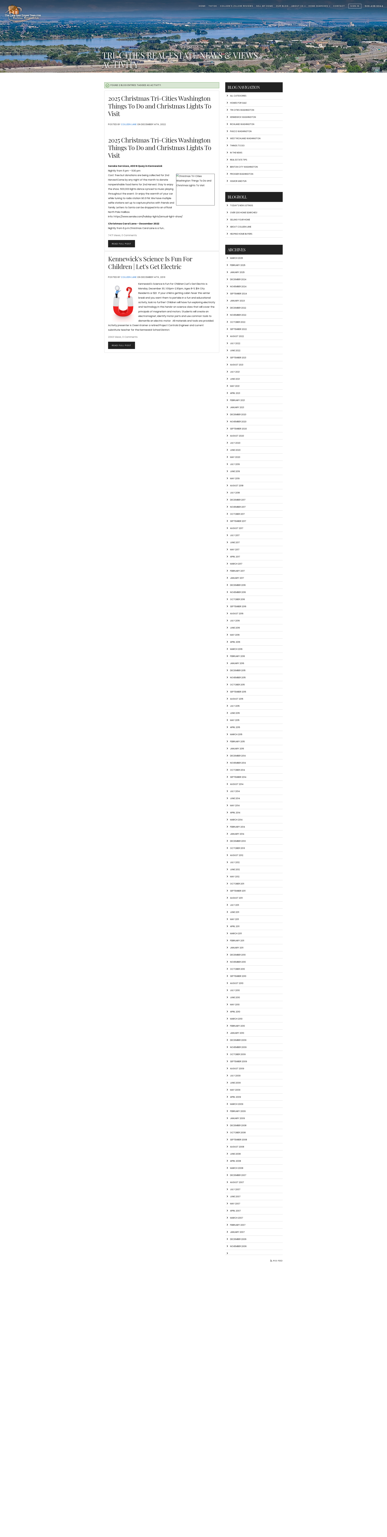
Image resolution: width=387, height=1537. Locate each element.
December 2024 (238, 279)
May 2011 (234, 919)
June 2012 (235, 869)
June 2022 (235, 350)
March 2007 (236, 1217)
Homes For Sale (238, 102)
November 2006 (238, 1246)
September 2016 (238, 606)
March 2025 (236, 258)
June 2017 (235, 542)
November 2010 (238, 961)
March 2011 (236, 933)
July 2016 (235, 620)
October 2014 (237, 769)
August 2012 (236, 855)
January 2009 (237, 1118)
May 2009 (235, 1089)
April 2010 (235, 1011)
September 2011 (238, 890)
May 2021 (234, 386)
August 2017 (236, 528)
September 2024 (238, 293)
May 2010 (235, 1004)
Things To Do (237, 145)
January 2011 (236, 947)
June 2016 (235, 627)
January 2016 (237, 663)
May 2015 (234, 720)
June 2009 (235, 1082)
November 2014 (238, 762)
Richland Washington (242, 124)
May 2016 (235, 634)
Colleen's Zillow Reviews (236, 6)
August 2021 (236, 364)
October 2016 (237, 599)
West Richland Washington (245, 138)
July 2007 (235, 1189)
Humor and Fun (238, 181)
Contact (339, 6)
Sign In (354, 6)
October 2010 (237, 969)
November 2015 (238, 677)
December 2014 (238, 755)
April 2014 (235, 812)
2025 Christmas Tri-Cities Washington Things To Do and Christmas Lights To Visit (159, 106)
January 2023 (237, 300)
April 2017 (235, 556)
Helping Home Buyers (241, 233)
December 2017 (238, 499)
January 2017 (237, 577)
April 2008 (235, 1160)
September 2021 (238, 357)
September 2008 (238, 1139)
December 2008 (238, 1125)
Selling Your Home (240, 219)
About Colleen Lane (240, 226)
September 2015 (238, 691)
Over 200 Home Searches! (243, 212)
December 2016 (238, 585)
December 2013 (238, 841)
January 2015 (237, 748)
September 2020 (238, 428)
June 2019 (235, 471)
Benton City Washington (244, 166)
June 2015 (235, 713)
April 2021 (235, 393)
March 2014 (236, 819)
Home (202, 6)
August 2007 (237, 1182)
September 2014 (238, 777)
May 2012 (234, 876)
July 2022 (235, 343)
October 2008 (238, 1132)
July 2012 (235, 862)
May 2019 (235, 478)
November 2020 (238, 421)
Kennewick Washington (243, 117)
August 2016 (236, 613)
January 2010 (237, 1032)
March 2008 (236, 1168)
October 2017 (237, 514)
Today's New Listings (241, 205)
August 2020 (237, 435)
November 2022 (238, 314)
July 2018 (235, 492)
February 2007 (238, 1224)
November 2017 (238, 506)
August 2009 (237, 1068)
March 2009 (236, 1104)
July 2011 (234, 905)
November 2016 (238, 592)
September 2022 (238, 329)
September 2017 (238, 521)
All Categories (238, 95)
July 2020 (235, 442)
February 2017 (237, 570)
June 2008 (235, 1153)
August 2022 (237, 336)
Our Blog (282, 6)
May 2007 (235, 1203)
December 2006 (238, 1239)
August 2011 (236, 897)
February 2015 (237, 741)
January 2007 (237, 1232)
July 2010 (235, 990)
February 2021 (237, 400)
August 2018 (236, 485)
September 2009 (238, 1061)
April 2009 (235, 1096)
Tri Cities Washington (242, 109)
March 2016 (236, 649)
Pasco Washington (241, 131)
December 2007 (238, 1175)
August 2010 (236, 983)
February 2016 (237, 656)
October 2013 (237, 848)
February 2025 (237, 265)
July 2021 (235, 371)
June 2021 (235, 378)
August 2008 (237, 1146)
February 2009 (238, 1111)
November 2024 (238, 286)
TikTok (213, 6)
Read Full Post (121, 243)
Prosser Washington (241, 173)
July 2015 (235, 705)
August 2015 (236, 698)
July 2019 (235, 464)
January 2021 (237, 407)
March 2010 (236, 1018)
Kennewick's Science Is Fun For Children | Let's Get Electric (150, 262)
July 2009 (235, 1075)
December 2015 (238, 670)
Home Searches (319, 6)
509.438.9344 (374, 6)
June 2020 (235, 450)
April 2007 (235, 1210)
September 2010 (238, 976)
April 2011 (234, 926)
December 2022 (238, 307)
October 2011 (237, 883)
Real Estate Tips (238, 159)
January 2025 (237, 272)
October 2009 (238, 1054)
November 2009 (238, 1047)
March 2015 (236, 734)
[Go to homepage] (26, 13)
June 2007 (235, 1196)
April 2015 (235, 727)
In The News (236, 152)
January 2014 (237, 833)
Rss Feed (278, 1260)
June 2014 (235, 798)
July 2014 (235, 791)
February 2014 (237, 826)
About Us (297, 6)
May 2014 (235, 805)
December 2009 (238, 1040)
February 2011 (237, 940)
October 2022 (237, 322)
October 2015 (237, 684)
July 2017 (235, 535)
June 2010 (235, 997)
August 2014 (237, 784)
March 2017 (236, 563)
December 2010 (238, 954)
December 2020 (238, 414)
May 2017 (234, 549)
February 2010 (237, 1025)
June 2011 (234, 912)
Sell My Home (264, 6)
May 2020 (235, 457)
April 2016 (235, 641)
